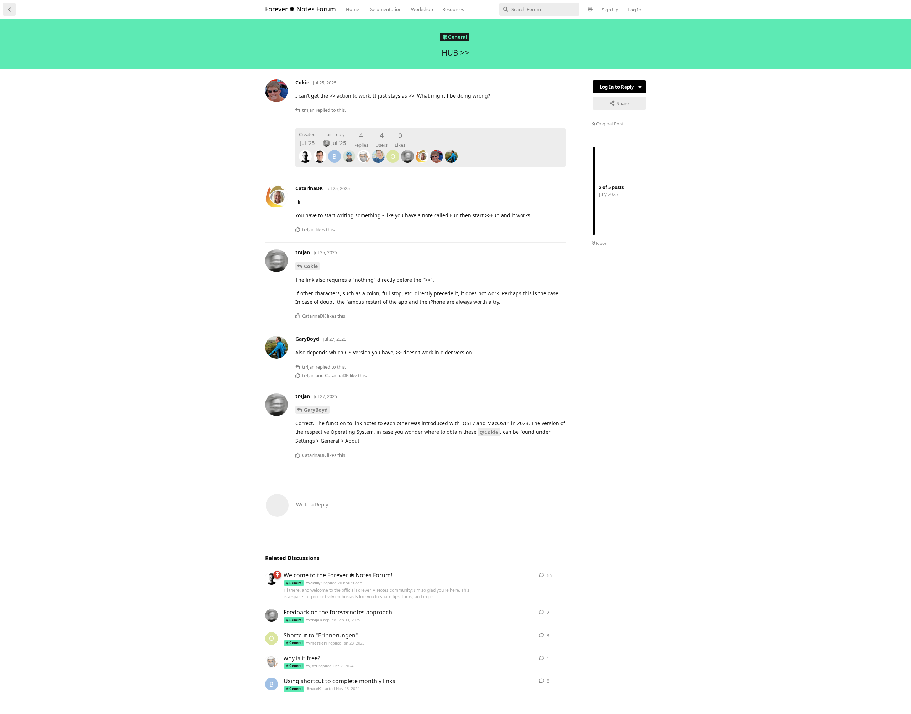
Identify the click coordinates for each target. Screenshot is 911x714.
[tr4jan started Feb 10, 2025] (271, 615)
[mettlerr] (320, 151)
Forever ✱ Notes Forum (300, 9)
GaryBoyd (316, 409)
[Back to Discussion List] (9, 9)
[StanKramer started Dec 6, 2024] (271, 661)
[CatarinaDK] (422, 151)
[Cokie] (436, 151)
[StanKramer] (363, 151)
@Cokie (489, 432)
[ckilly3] (378, 151)
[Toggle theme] (590, 9)
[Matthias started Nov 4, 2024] (271, 578)
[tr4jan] (407, 151)
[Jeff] (349, 151)
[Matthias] (305, 151)
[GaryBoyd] (451, 151)
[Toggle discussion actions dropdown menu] (640, 86)
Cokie (311, 266)
